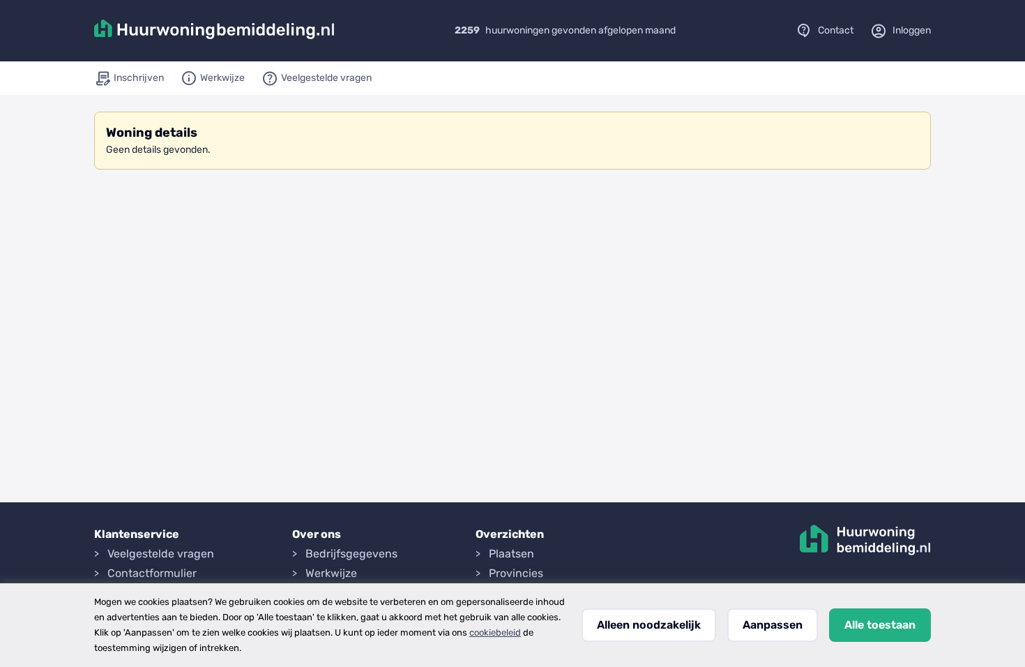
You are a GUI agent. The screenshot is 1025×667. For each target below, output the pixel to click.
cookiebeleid (495, 632)
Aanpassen (773, 624)
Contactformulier (152, 573)
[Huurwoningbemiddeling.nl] (214, 31)
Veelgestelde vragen (160, 553)
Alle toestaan (880, 624)
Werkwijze (331, 573)
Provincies (516, 573)
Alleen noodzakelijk (649, 624)
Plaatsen (511, 553)
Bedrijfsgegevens (351, 553)
